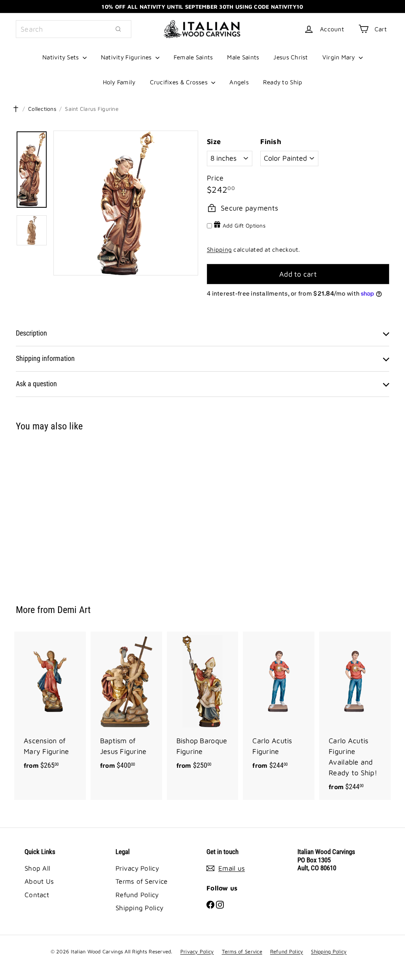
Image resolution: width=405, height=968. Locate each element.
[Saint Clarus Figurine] (44, 512)
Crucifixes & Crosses (180, 81)
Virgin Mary (339, 57)
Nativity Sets (61, 57)
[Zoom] (126, 203)
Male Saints (243, 57)
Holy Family (119, 81)
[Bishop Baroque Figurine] (202, 705)
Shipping (219, 249)
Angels (239, 81)
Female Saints (193, 57)
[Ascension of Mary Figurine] (50, 705)
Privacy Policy (137, 868)
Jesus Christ (290, 57)
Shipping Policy (139, 908)
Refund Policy (137, 895)
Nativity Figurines (127, 57)
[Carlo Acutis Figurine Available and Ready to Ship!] (355, 716)
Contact (37, 895)
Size (214, 141)
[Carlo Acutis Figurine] (278, 705)
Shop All (37, 868)
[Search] (118, 29)
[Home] (15, 108)
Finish (270, 141)
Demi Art (74, 609)
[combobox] (73, 29)
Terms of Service (141, 881)
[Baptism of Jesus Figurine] (126, 705)
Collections (42, 108)
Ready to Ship (283, 81)
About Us (39, 881)
